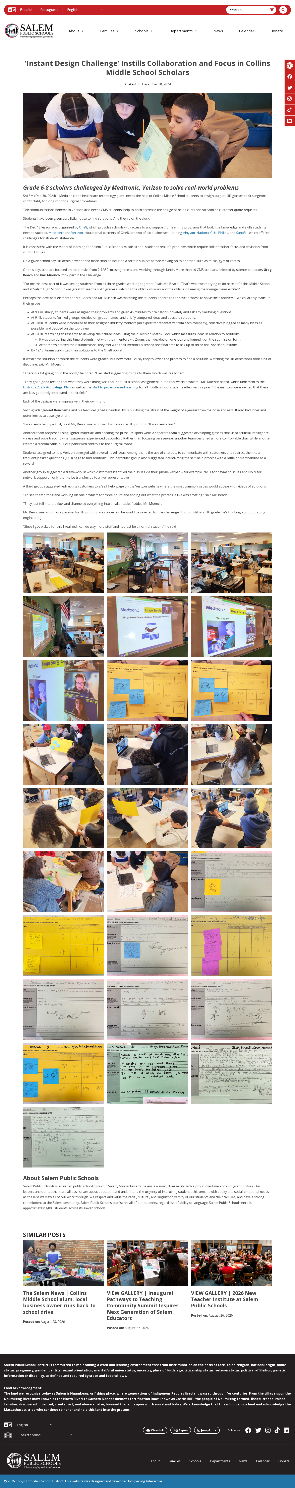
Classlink (157, 1430)
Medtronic (56, 232)
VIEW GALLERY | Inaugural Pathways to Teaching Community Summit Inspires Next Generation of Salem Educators (143, 1305)
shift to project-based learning (115, 387)
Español (26, 9)
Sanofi (241, 232)
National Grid (206, 232)
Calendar (246, 31)
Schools (142, 31)
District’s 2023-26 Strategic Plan (47, 387)
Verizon (77, 232)
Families (107, 31)
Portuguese (49, 9)
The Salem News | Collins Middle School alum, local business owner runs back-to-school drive (60, 1302)
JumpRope (208, 1430)
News (218, 31)
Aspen (183, 1430)
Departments (181, 31)
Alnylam (189, 232)
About (74, 31)
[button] (290, 65)
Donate (276, 31)
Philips (223, 232)
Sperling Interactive (147, 1481)
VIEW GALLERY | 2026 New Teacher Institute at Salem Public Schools (224, 1299)
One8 (83, 227)
